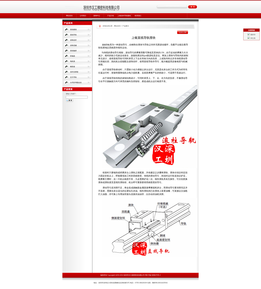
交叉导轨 (73, 77)
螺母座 (72, 67)
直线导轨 (73, 35)
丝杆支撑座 (74, 72)
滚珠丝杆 (73, 40)
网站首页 (69, 16)
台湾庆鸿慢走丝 (76, 82)
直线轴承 (73, 51)
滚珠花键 (73, 45)
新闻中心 (97, 16)
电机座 (72, 61)
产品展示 (125, 26)
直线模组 (73, 29)
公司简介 (83, 16)
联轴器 (72, 56)
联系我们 (138, 16)
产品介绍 (110, 16)
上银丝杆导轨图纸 (124, 16)
